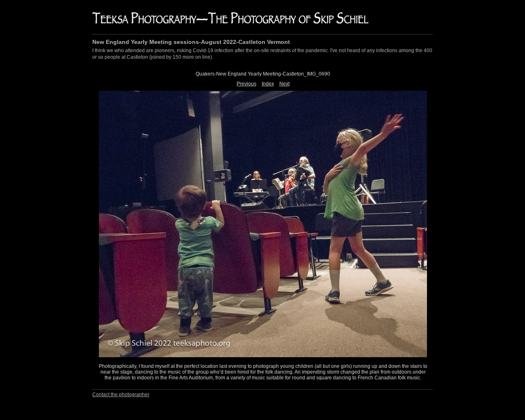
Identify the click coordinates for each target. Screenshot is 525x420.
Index (268, 84)
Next (284, 84)
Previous (246, 84)
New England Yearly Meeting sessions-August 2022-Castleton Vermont (191, 42)
